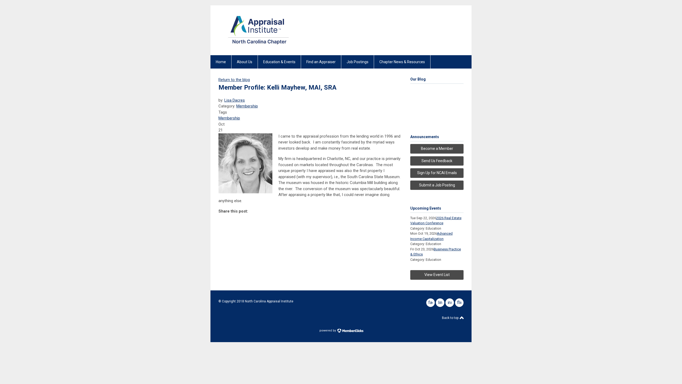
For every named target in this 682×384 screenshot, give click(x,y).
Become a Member (437, 148)
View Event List (437, 275)
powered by (328, 330)
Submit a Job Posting (437, 185)
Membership (247, 106)
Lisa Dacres (234, 100)
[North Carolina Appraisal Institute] (258, 45)
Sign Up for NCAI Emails (437, 173)
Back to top (450, 318)
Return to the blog (234, 79)
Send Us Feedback (436, 161)
